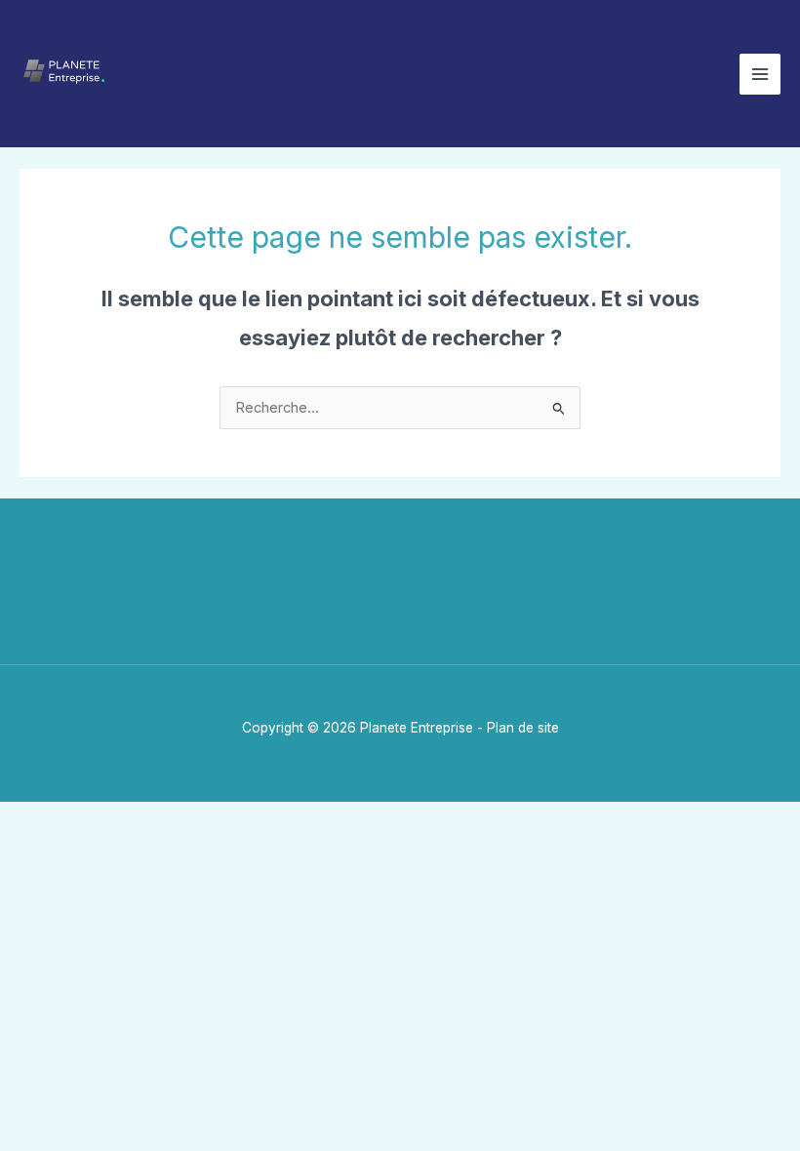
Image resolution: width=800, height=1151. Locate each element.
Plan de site (523, 727)
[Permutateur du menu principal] (760, 74)
